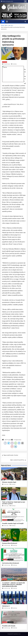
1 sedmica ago (7, 545)
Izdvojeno (10, 579)
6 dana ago (6, 525)
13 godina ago (7, 64)
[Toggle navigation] (7, 21)
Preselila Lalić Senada (8, 626)
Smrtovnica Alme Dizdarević (10, 563)
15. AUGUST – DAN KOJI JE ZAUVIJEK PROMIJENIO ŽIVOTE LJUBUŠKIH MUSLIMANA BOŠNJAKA (13, 584)
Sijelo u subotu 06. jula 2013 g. (17, 460)
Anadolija (14, 64)
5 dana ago (6, 484)
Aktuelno (5, 62)
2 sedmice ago (7, 588)
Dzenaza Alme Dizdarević (9, 543)
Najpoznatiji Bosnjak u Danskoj (11, 455)
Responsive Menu (25, 1)
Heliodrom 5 (6, 606)
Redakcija (13, 484)
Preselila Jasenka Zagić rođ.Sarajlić (13, 523)
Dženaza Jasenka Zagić (9, 482)
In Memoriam (10, 478)
